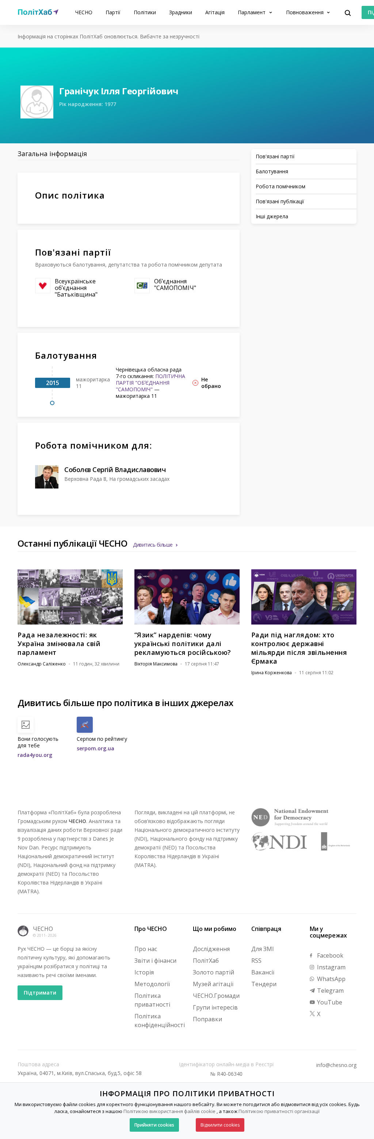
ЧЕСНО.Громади (216, 996)
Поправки (207, 1019)
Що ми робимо (214, 928)
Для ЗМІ (262, 949)
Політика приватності (152, 1000)
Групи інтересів (215, 1007)
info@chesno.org (336, 1065)
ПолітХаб (206, 961)
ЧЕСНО (83, 12)
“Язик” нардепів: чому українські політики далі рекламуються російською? (182, 643)
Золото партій (213, 972)
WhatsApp (331, 979)
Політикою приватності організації (279, 1111)
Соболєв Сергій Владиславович (114, 469)
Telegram (330, 991)
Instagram (331, 967)
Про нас (145, 949)
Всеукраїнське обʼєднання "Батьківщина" (76, 288)
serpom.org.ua (95, 748)
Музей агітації (213, 984)
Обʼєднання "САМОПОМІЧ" (175, 284)
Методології (152, 984)
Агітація (215, 12)
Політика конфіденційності (159, 1020)
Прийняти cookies (154, 1125)
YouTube (329, 1002)
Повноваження (305, 12)
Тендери (263, 984)
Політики (145, 12)
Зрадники (180, 12)
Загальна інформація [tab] (52, 153)
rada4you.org (35, 754)
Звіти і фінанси (155, 961)
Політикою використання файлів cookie (169, 1111)
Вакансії (262, 972)
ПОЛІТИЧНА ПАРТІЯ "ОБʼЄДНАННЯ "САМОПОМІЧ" (150, 383)
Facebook (329, 955)
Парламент (252, 12)
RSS (256, 961)
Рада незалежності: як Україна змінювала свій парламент (59, 643)
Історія (144, 972)
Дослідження (211, 949)
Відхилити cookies (220, 1125)
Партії (113, 12)
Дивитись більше (153, 544)
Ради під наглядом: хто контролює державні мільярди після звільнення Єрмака (299, 647)
